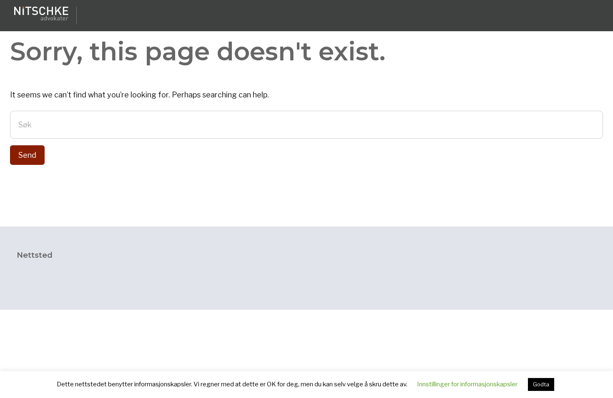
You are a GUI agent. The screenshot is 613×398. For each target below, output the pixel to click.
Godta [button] (541, 384)
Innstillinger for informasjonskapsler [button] (467, 384)
